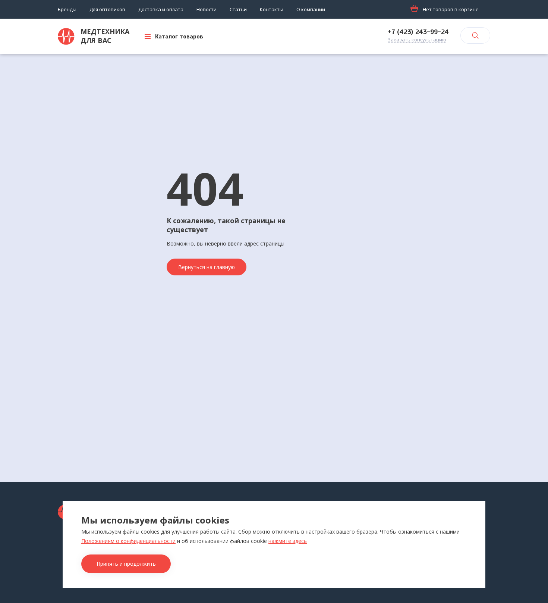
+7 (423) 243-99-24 (418, 31)
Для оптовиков (107, 9)
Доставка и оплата (160, 9)
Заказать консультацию (417, 40)
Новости (206, 9)
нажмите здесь (287, 540)
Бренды (67, 9)
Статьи (238, 9)
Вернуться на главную (206, 267)
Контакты (271, 9)
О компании (310, 9)
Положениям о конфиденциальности (128, 540)
